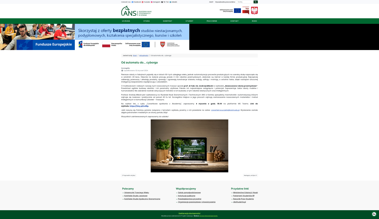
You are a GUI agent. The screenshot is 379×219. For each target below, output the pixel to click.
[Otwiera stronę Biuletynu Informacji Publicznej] (245, 11)
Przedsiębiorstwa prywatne (189, 199)
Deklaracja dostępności (189, 213)
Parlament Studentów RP (244, 196)
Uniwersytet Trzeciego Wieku (136, 192)
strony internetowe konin (208, 216)
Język (211, 2)
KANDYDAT (167, 21)
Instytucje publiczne (186, 196)
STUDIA (147, 21)
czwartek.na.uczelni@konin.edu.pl (225, 110)
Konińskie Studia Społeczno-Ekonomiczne (142, 199)
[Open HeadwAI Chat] (374, 214)
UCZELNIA (126, 21)
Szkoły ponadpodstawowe (189, 192)
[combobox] (245, 1)
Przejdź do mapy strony (1, 1)
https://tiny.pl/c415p (139, 106)
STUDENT (189, 21)
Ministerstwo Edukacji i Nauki (245, 192)
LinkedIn (174, 2)
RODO (254, 21)
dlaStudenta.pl (239, 202)
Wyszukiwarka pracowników (225, 2)
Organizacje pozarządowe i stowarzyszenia (196, 202)
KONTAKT (235, 21)
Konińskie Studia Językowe (135, 196)
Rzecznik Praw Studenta (243, 199)
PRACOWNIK (212, 21)
